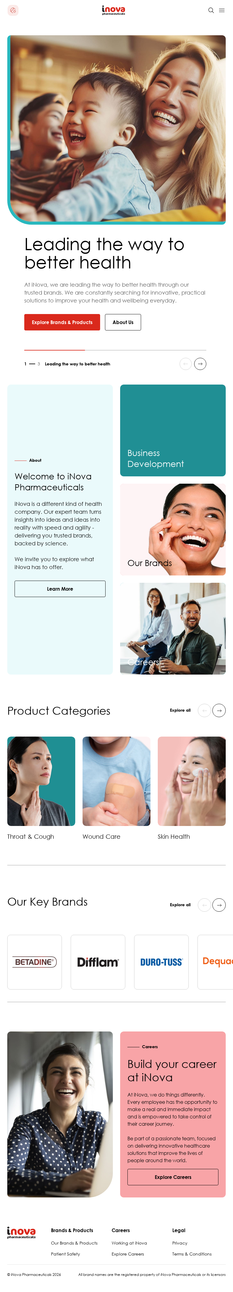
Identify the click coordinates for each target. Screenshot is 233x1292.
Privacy (179, 1242)
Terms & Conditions (191, 1253)
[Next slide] (200, 364)
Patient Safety (65, 1253)
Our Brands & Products (74, 1242)
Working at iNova (129, 1242)
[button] (13, 10)
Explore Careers (128, 1253)
